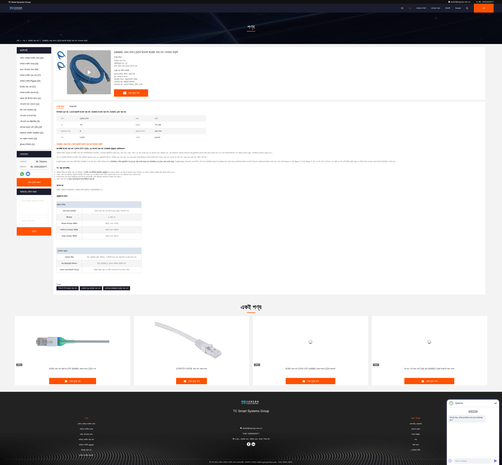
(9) (30, 121)
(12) (29, 104)
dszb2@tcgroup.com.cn (461, 2)
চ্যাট (483, 8)
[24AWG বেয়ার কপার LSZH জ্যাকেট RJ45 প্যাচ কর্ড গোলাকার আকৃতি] (89, 72)
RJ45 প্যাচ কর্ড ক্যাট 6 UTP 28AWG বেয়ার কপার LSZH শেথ (72, 369)
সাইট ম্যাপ (415, 445)
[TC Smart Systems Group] (16, 8)
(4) (28, 115)
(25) (30, 81)
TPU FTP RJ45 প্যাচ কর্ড (67, 288)
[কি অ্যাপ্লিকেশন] (22, 174)
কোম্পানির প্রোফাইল (416, 424)
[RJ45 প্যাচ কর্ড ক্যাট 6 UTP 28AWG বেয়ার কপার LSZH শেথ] (72, 341)
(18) (31, 127)
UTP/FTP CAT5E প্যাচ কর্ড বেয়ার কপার (191, 369)
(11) (30, 98)
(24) (32, 58)
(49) (29, 69)
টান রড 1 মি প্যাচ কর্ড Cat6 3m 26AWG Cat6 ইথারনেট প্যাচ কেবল (429, 369)
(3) (28, 110)
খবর (415, 439)
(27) (30, 75)
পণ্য (410, 8)
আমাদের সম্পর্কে (421, 8)
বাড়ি (402, 8)
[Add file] (450, 461)
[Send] (495, 461)
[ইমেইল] (28, 174)
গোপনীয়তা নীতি (415, 450)
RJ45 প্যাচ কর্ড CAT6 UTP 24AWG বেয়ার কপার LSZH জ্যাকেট (310, 369)
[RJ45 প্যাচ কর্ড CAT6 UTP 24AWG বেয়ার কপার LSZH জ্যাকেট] (310, 341)
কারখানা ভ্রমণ (415, 429)
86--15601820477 (486, 2)
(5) (29, 92)
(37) (28, 87)
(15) (28, 138)
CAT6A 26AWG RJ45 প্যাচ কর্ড (116, 288)
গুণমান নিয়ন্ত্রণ (415, 434)
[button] (19, 348)
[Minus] (495, 403)
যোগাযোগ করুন (435, 8)
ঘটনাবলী (447, 8)
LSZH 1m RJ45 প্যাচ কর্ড (91, 288)
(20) (29, 64)
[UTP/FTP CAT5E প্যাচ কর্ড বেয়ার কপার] (191, 341)
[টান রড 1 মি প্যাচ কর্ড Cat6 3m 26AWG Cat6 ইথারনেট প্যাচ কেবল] (429, 341)
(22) (31, 133)
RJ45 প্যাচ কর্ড (33, 41)
